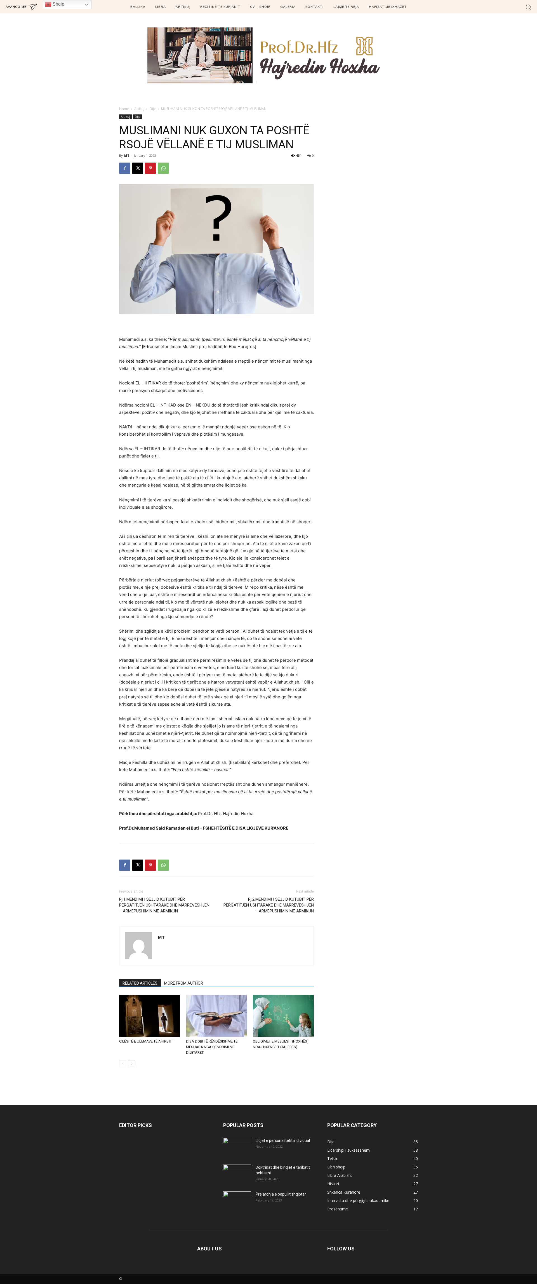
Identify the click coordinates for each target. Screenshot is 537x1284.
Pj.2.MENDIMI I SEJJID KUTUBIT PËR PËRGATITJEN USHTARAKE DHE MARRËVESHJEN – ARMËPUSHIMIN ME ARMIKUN (268, 905)
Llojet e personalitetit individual (283, 1140)
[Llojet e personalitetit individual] (237, 1147)
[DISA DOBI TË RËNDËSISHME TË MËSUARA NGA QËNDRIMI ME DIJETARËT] (216, 1016)
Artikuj (139, 108)
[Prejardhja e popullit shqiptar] (237, 1201)
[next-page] (131, 1063)
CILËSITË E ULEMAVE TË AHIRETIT (146, 1041)
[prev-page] (122, 1063)
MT (126, 155)
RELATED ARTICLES (140, 983)
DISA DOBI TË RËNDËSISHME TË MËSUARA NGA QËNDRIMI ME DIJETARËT (211, 1047)
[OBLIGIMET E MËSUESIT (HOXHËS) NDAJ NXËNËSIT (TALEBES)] (283, 1016)
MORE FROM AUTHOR (183, 983)
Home (124, 108)
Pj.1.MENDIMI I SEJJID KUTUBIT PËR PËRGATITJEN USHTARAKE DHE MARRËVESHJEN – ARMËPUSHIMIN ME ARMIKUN (164, 905)
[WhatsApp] (163, 168)
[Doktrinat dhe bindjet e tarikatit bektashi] (237, 1174)
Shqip (57, 4)
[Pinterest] (150, 168)
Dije (153, 108)
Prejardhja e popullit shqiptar (281, 1194)
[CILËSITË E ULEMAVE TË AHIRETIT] (149, 1016)
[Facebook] (124, 168)
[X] (137, 168)
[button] (528, 7)
